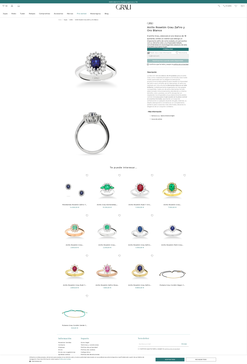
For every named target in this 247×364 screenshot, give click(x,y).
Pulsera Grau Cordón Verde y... (74, 325)
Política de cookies (88, 349)
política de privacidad (180, 64)
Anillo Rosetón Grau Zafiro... (139, 245)
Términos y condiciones (90, 345)
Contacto (61, 345)
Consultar (168, 49)
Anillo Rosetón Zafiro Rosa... (107, 285)
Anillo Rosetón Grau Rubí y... (74, 285)
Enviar (184, 344)
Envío (60, 349)
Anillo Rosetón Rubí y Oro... (140, 205)
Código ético (85, 352)
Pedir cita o (154, 52)
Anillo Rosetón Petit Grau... (172, 245)
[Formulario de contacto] (19, 6)
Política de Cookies (65, 359)
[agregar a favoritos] (87, 175)
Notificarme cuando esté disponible (168, 61)
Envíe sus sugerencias (66, 352)
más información (165, 52)
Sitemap (61, 347)
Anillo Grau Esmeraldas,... (107, 205)
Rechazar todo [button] (200, 359)
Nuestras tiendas (64, 342)
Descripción (152, 72)
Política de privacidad (89, 347)
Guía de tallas (156, 119)
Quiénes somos (64, 354)
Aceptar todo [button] (170, 359)
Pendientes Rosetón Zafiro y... (74, 205)
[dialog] (123, 359)
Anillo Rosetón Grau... (172, 205)
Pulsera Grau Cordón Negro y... (172, 285)
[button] (90, 361)
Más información (155, 112)
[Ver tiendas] (12, 6)
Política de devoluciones (90, 354)
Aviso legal (85, 342)
